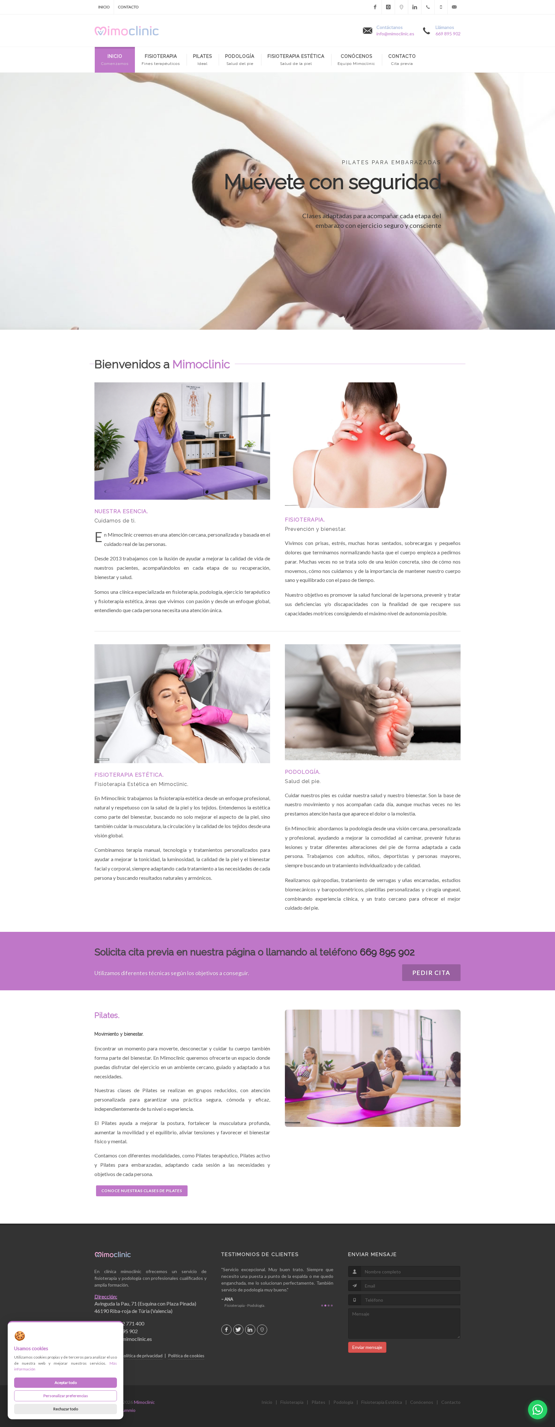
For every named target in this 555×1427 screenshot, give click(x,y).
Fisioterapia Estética (381, 1402)
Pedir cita (431, 972)
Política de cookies (186, 1355)
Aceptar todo (66, 1382)
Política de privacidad (142, 1355)
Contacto (451, 1402)
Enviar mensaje (367, 1347)
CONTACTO (128, 6)
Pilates (318, 1402)
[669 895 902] (441, 7)
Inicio (266, 1402)
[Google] (401, 7)
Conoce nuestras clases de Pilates (141, 1190)
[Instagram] (388, 7)
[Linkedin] (414, 7)
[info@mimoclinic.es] (454, 7)
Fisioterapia (292, 1402)
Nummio (127, 1410)
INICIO (104, 6)
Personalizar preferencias (65, 1395)
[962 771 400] (427, 7)
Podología (343, 1402)
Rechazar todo (65, 1408)
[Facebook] (375, 7)
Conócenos (421, 1402)
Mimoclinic (144, 1402)
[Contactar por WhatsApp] (537, 1409)
